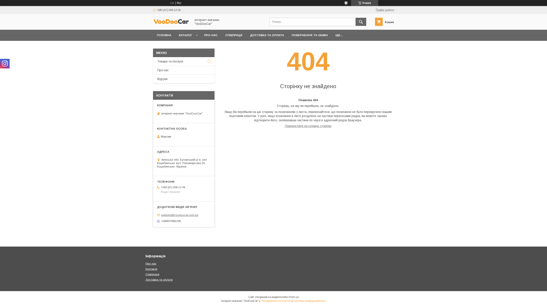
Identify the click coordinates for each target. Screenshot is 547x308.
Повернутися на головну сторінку (308, 126)
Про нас (211, 35)
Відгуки (162, 79)
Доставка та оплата (267, 35)
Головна (164, 35)
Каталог (185, 35)
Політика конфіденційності (309, 300)
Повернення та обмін (310, 35)
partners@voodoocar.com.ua (179, 215)
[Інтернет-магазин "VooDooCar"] (171, 23)
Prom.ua (294, 297)
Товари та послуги (170, 61)
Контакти (151, 269)
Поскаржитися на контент (276, 300)
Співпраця (233, 35)
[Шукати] (361, 22)
